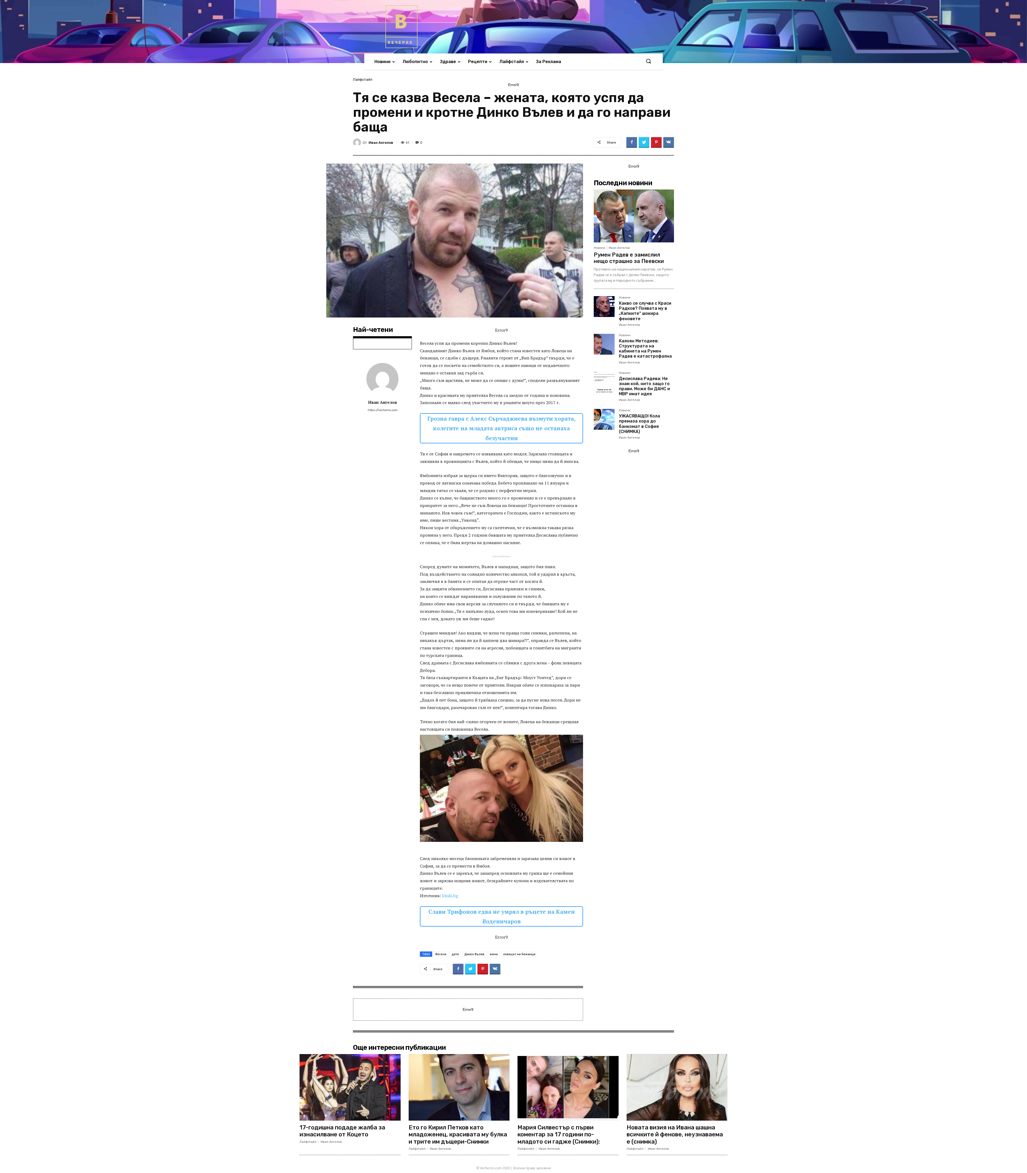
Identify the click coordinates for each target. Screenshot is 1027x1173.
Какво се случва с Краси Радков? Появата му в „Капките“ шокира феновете (645, 311)
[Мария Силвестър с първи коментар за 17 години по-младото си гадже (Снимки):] (568, 1087)
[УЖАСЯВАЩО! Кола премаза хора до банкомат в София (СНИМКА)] (604, 419)
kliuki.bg (450, 896)
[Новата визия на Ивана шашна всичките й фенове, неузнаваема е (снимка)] (677, 1087)
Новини (599, 247)
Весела (440, 954)
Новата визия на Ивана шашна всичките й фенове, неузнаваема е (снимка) (675, 1134)
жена (494, 954)
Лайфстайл (362, 79)
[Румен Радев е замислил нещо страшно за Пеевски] (634, 215)
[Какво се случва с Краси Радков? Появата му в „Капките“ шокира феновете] (604, 306)
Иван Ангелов (381, 142)
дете (455, 954)
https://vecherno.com (382, 410)
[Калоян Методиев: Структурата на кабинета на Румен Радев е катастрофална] (604, 344)
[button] (648, 61)
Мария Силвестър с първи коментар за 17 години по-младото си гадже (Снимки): (559, 1134)
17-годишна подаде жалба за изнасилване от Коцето (342, 1131)
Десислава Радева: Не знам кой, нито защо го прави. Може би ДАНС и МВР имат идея (644, 386)
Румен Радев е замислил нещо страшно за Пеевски (629, 257)
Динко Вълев (474, 954)
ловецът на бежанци (519, 954)
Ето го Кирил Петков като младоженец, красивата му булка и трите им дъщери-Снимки (458, 1134)
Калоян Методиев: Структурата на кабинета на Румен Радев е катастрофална (645, 348)
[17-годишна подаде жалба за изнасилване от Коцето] (350, 1087)
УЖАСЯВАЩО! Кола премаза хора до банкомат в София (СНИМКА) (639, 423)
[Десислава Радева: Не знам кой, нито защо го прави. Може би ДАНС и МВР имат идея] (604, 381)
